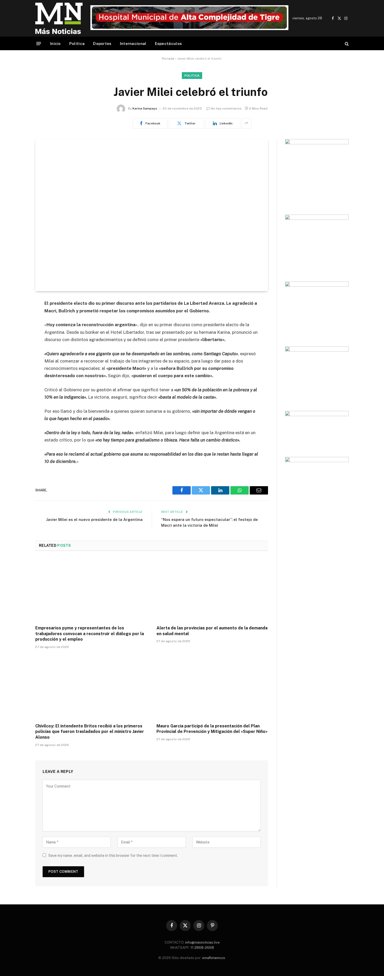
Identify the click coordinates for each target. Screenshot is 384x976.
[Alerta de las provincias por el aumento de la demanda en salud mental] (212, 589)
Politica (77, 43)
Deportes (102, 43)
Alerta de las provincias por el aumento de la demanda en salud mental (211, 630)
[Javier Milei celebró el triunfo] (151, 215)
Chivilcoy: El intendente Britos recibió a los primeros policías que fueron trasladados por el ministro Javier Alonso (89, 732)
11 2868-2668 (202, 948)
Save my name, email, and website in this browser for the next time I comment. (113, 855)
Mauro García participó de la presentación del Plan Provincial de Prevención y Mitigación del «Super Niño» (211, 729)
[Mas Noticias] (59, 18)
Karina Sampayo (144, 108)
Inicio (55, 43)
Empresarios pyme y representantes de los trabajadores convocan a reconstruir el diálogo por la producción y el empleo (89, 633)
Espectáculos (168, 43)
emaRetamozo (213, 958)
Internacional (133, 43)
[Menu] (38, 43)
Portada (168, 58)
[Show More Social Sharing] (247, 123)
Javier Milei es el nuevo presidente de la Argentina (94, 519)
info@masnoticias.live (202, 942)
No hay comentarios (226, 108)
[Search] (346, 43)
